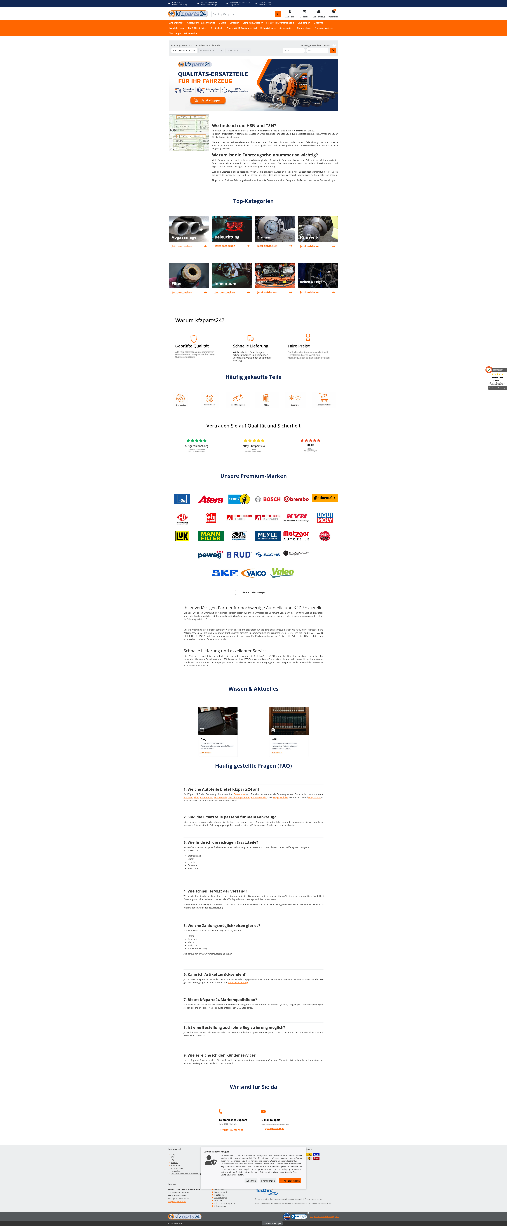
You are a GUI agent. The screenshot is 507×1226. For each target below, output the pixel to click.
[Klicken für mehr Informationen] (334, 45)
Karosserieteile (259, 797)
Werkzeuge (175, 33)
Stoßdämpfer (206, 797)
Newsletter (175, 1171)
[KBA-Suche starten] (333, 50)
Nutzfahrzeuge (176, 28)
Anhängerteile (176, 22)
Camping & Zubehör (253, 22)
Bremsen (188, 797)
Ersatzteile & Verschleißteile (280, 22)
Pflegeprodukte (280, 797)
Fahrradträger (220, 1197)
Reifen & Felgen (268, 28)
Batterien (234, 22)
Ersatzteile (219, 1195)
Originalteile (217, 28)
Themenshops (304, 28)
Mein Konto (176, 1165)
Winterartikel (190, 33)
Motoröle (218, 1200)
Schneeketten (286, 28)
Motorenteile (220, 797)
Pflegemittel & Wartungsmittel (242, 28)
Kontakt (174, 1162)
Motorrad (318, 22)
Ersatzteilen (240, 794)
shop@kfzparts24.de (177, 1201)
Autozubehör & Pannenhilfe (201, 22)
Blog (173, 1154)
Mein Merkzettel (178, 1168)
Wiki (173, 1157)
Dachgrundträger (222, 1192)
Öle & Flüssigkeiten (197, 28)
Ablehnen (251, 1180)
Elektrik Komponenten (239, 797)
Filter (196, 797)
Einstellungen (268, 1180)
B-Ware (222, 22)
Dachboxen (219, 1189)
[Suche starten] (278, 14)
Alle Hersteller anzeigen (253, 592)
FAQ (172, 1160)
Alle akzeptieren (291, 1180)
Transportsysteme (324, 28)
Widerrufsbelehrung (238, 982)
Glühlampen (304, 22)
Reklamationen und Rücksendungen (187, 1173)
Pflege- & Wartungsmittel (225, 1203)
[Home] (188, 14)
